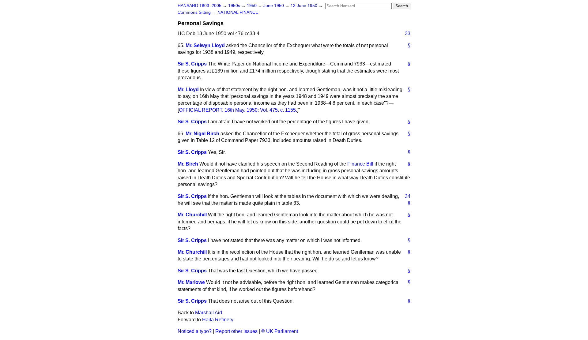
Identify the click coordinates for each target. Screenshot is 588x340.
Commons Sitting (195, 12)
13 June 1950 (304, 5)
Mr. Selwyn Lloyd (205, 45)
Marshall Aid (208, 312)
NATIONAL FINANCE (237, 12)
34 (407, 196)
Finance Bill (360, 163)
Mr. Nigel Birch (202, 133)
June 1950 (274, 5)
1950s (234, 5)
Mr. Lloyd (188, 89)
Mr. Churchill (192, 214)
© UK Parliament (279, 331)
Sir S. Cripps (192, 63)
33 (407, 33)
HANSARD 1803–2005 (199, 5)
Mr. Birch (188, 163)
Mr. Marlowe (191, 282)
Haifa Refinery (217, 319)
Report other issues (236, 331)
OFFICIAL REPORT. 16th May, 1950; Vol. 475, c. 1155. (238, 110)
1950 (252, 5)
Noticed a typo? (195, 331)
